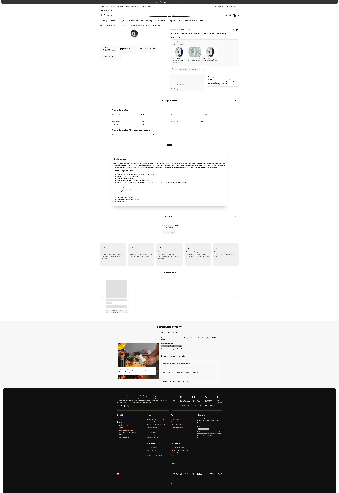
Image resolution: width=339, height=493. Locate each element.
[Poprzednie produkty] (102, 297)
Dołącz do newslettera (205, 429)
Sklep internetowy (169, 483)
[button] (203, 70)
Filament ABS (124, 25)
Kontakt (173, 463)
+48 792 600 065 (171, 346)
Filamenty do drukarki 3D (112, 25)
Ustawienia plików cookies (154, 455)
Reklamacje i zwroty (152, 438)
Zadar (102, 25)
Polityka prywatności (177, 424)
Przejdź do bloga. (125, 372)
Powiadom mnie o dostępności (187, 70)
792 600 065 (220, 6)
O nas (172, 466)
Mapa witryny (175, 461)
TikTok (173, 455)
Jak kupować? (175, 419)
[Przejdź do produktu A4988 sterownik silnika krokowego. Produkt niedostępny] (116, 290)
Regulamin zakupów (177, 427)
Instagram (174, 453)
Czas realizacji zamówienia (155, 430)
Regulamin (216, 432)
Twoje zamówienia (152, 447)
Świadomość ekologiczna (178, 430)
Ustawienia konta (152, 450)
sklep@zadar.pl (233, 6)
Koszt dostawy (151, 435)
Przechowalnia (151, 453)
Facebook (174, 458)
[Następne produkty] (237, 297)
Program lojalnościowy (177, 447)
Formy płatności (151, 432)
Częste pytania (175, 422)
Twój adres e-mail (203, 427)
